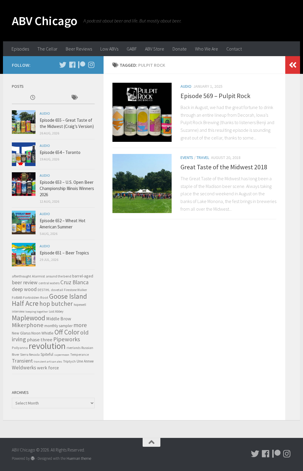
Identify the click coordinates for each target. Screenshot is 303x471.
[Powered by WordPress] (33, 458)
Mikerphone (27, 325)
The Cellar (47, 49)
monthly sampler (58, 325)
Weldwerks (24, 367)
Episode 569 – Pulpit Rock (215, 96)
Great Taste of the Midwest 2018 (223, 167)
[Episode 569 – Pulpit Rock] (142, 112)
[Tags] (74, 98)
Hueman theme (79, 458)
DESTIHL (44, 290)
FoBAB (17, 297)
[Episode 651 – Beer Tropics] (24, 255)
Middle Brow (58, 318)
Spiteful (47, 354)
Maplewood (28, 318)
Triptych (69, 361)
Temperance (79, 355)
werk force (48, 368)
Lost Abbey (56, 311)
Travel (202, 157)
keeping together (36, 312)
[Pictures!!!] (91, 64)
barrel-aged (82, 276)
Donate (180, 49)
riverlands (73, 348)
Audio (185, 86)
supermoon (61, 355)
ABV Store (154, 49)
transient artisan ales (48, 361)
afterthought (21, 276)
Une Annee (85, 361)
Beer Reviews (79, 49)
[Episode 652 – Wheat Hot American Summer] (24, 222)
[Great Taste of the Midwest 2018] (142, 183)
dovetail (57, 290)
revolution (47, 345)
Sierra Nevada (30, 355)
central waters (48, 283)
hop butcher (56, 304)
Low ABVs (109, 49)
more (80, 325)
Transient (22, 361)
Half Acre (25, 303)
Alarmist (38, 276)
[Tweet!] (62, 64)
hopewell (80, 305)
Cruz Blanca (74, 282)
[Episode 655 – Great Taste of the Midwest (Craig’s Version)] (24, 122)
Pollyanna (20, 347)
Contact (234, 49)
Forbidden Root (35, 297)
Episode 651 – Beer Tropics (64, 253)
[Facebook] (72, 64)
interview (18, 311)
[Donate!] (81, 64)
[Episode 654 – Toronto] (24, 154)
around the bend (58, 276)
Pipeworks (66, 339)
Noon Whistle (42, 333)
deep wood (24, 289)
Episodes (20, 49)
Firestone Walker (75, 290)
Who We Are (206, 49)
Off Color (66, 332)
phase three (39, 339)
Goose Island (68, 296)
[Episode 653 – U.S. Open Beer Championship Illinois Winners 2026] (24, 184)
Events (186, 157)
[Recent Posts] (32, 98)
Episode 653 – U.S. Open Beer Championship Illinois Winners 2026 (67, 188)
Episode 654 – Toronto (60, 152)
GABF (132, 49)
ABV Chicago (45, 20)
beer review (25, 282)
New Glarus (21, 333)
